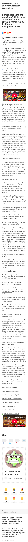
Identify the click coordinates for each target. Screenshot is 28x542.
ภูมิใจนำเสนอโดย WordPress (8, 540)
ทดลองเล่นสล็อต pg (13, 162)
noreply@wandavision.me (15, 478)
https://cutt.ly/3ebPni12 (8, 406)
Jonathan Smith (12, 474)
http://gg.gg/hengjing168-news (10, 402)
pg (16, 387)
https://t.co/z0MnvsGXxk (9, 410)
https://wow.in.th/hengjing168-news (12, 398)
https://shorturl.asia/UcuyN (11, 413)
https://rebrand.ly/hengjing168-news (12, 395)
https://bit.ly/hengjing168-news (10, 391)
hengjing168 (5, 512)
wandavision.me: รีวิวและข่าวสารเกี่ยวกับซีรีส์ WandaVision (11, 5)
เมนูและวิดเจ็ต (24, 5)
